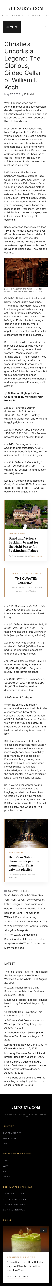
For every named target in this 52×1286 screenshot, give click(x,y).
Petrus (41, 908)
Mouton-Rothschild (25, 908)
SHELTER (25, 891)
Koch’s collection (34, 899)
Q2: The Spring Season (15, 1199)
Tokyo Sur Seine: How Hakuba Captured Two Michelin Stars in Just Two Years (25, 1266)
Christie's (13, 895)
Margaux (17, 904)
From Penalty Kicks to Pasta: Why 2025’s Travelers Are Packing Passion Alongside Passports (26, 926)
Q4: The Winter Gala (14, 1210)
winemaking (29, 917)
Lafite (7, 904)
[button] (45, 27)
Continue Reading (17, 1277)
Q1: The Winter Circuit (14, 1194)
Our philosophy (12, 1133)
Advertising (9, 1138)
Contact (7, 1144)
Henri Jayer (17, 899)
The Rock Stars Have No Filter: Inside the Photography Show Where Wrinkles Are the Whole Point (26, 975)
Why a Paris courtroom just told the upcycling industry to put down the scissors (24, 1081)
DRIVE (6, 1161)
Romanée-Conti (13, 912)
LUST (5, 1166)
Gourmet (13, 891)
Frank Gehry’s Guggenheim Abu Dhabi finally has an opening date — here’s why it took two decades (25, 1065)
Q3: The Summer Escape (15, 1204)
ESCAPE (7, 1177)
